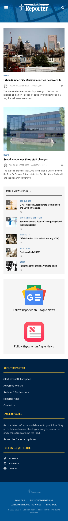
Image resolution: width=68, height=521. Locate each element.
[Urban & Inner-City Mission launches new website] (34, 50)
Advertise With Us (13, 385)
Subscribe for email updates (19, 439)
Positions (25, 248)
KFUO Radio (51, 505)
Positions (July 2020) (30, 252)
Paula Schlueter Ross (19, 86)
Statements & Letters (31, 218)
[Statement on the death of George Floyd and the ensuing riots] (11, 222)
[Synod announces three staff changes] (34, 129)
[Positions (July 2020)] (11, 252)
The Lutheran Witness (41, 500)
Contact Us (9, 405)
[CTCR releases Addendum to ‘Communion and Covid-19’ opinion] (11, 205)
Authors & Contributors (16, 392)
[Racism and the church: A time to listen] (11, 266)
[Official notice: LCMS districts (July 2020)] (11, 239)
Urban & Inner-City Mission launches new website (32, 80)
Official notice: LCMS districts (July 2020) (39, 238)
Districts (25, 235)
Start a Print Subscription (17, 379)
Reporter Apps (11, 398)
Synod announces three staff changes (25, 159)
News (6, 76)
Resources (25, 201)
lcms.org (20, 500)
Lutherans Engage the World (26, 505)
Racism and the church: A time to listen (38, 266)
